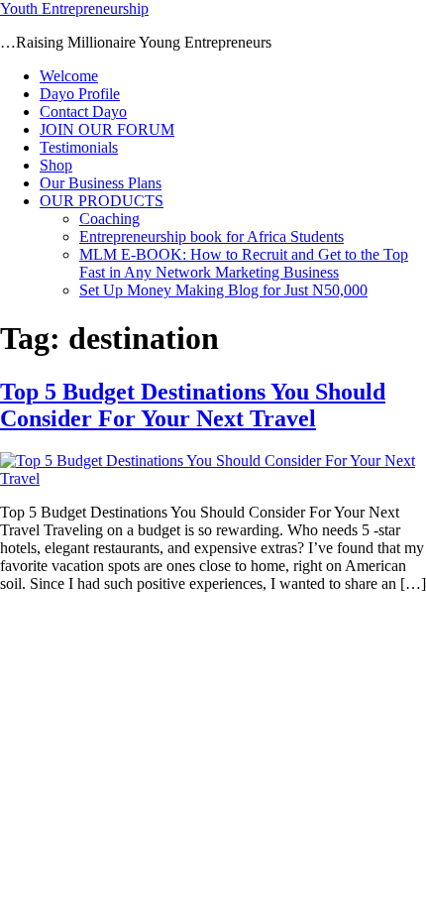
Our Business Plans (100, 182)
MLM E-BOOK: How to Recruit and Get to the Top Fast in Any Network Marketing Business (243, 263)
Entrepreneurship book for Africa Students (211, 236)
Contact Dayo (83, 111)
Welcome (69, 75)
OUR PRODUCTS (101, 200)
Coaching (109, 218)
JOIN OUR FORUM (107, 129)
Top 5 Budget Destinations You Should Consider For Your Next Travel (192, 405)
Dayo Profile (80, 93)
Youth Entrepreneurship (74, 8)
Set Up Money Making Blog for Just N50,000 (223, 290)
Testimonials (79, 147)
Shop (56, 165)
